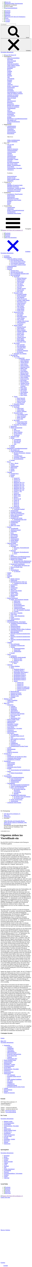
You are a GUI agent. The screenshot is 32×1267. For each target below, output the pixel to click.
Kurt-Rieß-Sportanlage (13, 162)
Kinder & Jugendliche (13, 64)
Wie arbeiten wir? (11, 120)
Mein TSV (3, 1041)
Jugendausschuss (11, 156)
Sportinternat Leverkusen (13, 191)
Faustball (9, 71)
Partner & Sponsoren (12, 149)
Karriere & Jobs (11, 177)
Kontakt (7, 21)
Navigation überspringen (7, 52)
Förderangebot (11, 197)
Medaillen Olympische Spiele (14, 185)
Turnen (9, 83)
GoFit (8, 109)
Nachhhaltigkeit (11, 212)
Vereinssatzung (11, 130)
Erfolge (9, 183)
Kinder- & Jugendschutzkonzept (15, 210)
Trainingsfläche (11, 112)
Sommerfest (10, 180)
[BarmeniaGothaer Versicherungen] (13, 3)
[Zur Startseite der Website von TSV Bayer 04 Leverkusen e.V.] (12, 230)
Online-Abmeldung (12, 141)
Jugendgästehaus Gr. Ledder (14, 92)
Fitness (9, 99)
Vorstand (9, 153)
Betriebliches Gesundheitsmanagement (17, 118)
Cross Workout (11, 115)
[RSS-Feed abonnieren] (10, 237)
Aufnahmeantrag (11, 126)
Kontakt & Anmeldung (13, 107)
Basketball (10, 68)
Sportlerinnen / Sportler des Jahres (16, 188)
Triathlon (9, 81)
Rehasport (9, 102)
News (8, 204)
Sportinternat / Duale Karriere (15, 194)
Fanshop (7, 19)
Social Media (10, 166)
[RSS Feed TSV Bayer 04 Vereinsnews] (14, 16)
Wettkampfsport (11, 66)
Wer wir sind (10, 144)
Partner (9, 203)
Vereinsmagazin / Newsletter (14, 168)
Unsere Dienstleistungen (13, 121)
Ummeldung (10, 129)
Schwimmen (10, 90)
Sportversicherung (12, 176)
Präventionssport (11, 101)
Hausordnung (10, 133)
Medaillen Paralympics (13, 186)
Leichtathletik (10, 78)
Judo (8, 77)
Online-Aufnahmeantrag (13, 140)
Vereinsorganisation (12, 150)
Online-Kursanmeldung (13, 58)
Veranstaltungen (11, 108)
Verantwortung (11, 207)
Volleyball (9, 84)
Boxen (9, 69)
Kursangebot (10, 104)
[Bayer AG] (7, 2)
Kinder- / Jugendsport (12, 86)
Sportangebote (11, 87)
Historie (9, 147)
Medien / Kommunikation (14, 165)
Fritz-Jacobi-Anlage (12, 163)
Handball (9, 75)
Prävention (10, 59)
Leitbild (9, 146)
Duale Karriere (11, 195)
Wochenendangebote (12, 96)
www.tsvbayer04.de (11, 1112)
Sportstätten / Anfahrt (12, 159)
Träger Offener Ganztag (13, 65)
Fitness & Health (11, 61)
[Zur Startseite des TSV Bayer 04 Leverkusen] (10, 55)
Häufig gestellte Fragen (13, 179)
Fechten (9, 72)
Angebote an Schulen (12, 95)
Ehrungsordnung (11, 132)
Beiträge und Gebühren (13, 105)
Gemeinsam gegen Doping (14, 189)
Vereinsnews (10, 169)
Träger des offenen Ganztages (15, 93)
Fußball (9, 74)
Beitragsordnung (11, 127)
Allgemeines (10, 209)
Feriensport (10, 62)
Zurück (2, 1038)
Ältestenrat (10, 155)
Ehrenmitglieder (11, 158)
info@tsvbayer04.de (10, 1110)
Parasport (9, 80)
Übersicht (9, 111)
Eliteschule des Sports (13, 198)
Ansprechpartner (11, 152)
